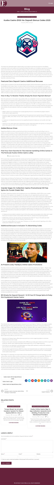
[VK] (45, 380)
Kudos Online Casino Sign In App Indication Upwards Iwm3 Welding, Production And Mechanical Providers (40, 412)
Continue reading (14, 422)
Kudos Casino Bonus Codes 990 (40, 406)
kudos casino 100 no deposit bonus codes (13, 377)
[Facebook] (26, 380)
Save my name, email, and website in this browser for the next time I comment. (20, 459)
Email (20, 454)
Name (3, 454)
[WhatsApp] (42, 380)
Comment (4, 439)
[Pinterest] (32, 380)
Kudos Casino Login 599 (14, 406)
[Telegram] (48, 380)
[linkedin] (35, 380)
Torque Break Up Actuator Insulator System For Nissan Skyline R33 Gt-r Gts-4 (14, 411)
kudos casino (4, 277)
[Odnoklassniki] (38, 380)
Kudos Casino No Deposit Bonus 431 (29, 11)
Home (18, 11)
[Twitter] (29, 380)
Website (38, 454)
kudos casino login (8, 381)
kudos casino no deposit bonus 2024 (12, 384)
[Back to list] (27, 391)
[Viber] (51, 380)
